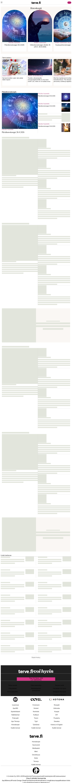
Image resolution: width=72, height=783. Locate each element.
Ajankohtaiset (15, 711)
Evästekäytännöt (49, 776)
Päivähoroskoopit (9, 92)
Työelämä (36, 724)
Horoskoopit (15, 724)
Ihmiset (36, 708)
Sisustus (57, 721)
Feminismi (36, 705)
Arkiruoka (56, 708)
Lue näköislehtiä (36, 680)
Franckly (28, 780)
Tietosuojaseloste (38, 776)
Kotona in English (57, 724)
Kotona (38, 780)
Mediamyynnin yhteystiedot (36, 689)
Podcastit (15, 718)
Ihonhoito (36, 711)
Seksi (36, 758)
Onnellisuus (36, 755)
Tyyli (36, 721)
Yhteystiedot (12, 688)
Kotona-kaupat (55, 780)
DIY (56, 715)
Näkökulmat (15, 715)
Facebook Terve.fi (59, 695)
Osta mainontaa (36, 685)
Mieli (36, 751)
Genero (33, 780)
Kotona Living (45, 780)
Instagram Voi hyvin (59, 692)
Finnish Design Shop (19, 780)
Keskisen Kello (65, 780)
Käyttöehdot (28, 776)
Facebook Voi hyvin (59, 688)
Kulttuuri (36, 715)
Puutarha (57, 718)
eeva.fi (9, 780)
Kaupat (56, 711)
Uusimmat (15, 705)
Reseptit (56, 705)
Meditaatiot (36, 748)
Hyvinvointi (36, 745)
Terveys (36, 761)
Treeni (36, 718)
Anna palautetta (12, 692)
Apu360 (15, 708)
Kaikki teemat (15, 728)
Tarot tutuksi (6, 58)
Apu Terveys (15, 721)
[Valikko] (1, 2)
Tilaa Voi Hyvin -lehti (36, 678)
